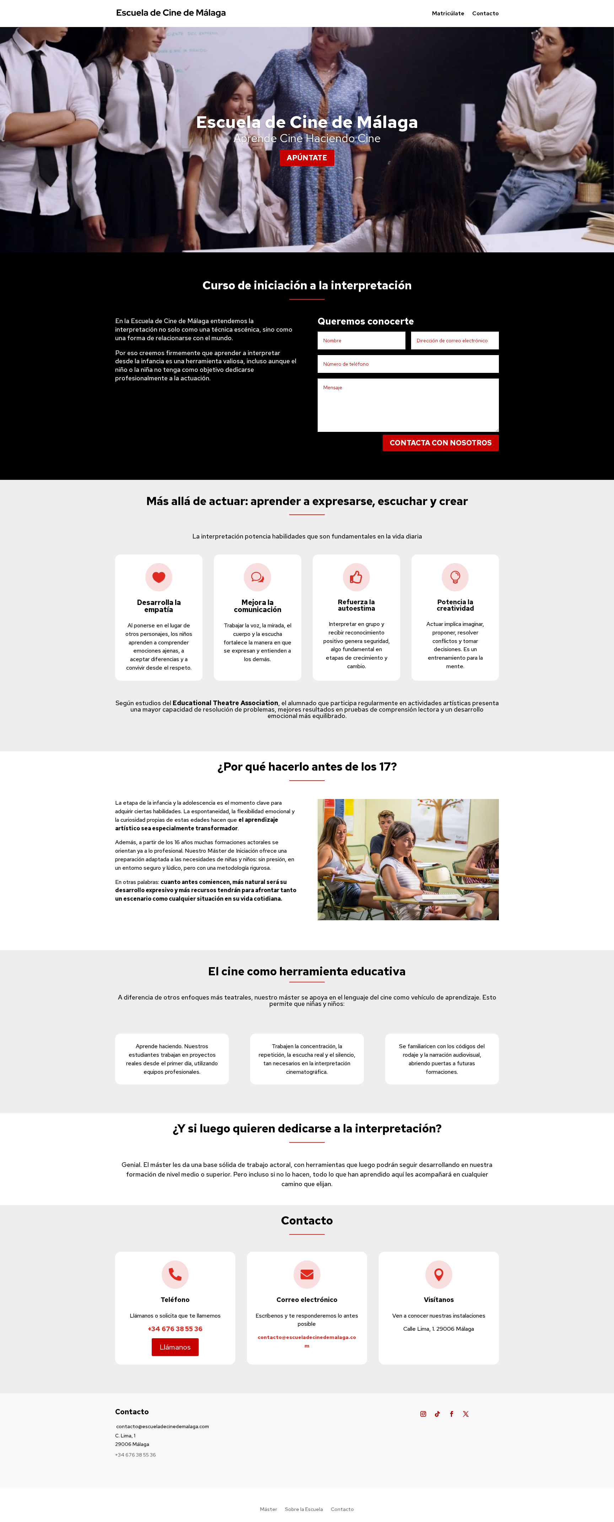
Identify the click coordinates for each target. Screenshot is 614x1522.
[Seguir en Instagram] (423, 1414)
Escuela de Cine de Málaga (307, 122)
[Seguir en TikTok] (437, 1414)
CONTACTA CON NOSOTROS (441, 443)
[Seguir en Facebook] (451, 1414)
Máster (268, 1509)
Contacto (485, 13)
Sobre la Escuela (304, 1509)
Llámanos (175, 1347)
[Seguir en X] (466, 1414)
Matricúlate (448, 13)
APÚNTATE (307, 157)
